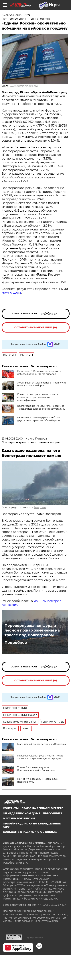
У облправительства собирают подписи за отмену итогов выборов (41, 384)
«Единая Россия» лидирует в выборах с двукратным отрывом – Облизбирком (39, 419)
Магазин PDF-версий (19, 818)
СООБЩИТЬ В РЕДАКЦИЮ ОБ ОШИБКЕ (30, 832)
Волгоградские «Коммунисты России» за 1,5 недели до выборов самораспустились (41, 407)
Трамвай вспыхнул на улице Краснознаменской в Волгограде (36, 769)
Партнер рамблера (34, 937)
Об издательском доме (21, 813)
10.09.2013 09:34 (12, 14)
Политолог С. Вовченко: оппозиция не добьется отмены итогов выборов (39, 372)
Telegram (40, 507)
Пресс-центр (52, 813)
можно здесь (11, 292)
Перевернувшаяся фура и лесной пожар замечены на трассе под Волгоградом (32, 630)
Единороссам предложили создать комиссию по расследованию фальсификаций (37, 397)
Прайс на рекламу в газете (42, 808)
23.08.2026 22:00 (12, 438)
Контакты (11, 808)
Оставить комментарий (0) (35, 327)
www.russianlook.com (24, 86)
